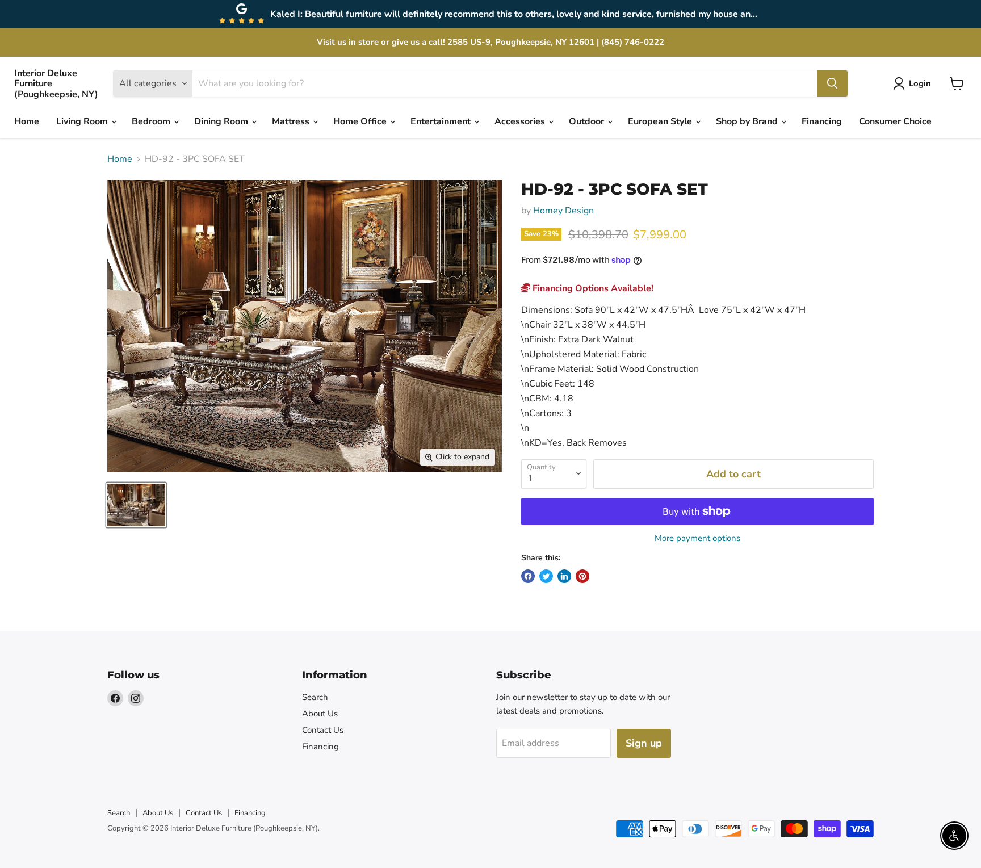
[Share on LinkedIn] (564, 576)
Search (315, 697)
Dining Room (222, 121)
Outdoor (587, 121)
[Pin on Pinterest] (582, 576)
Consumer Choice (895, 121)
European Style (661, 121)
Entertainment (441, 121)
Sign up (644, 743)
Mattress (292, 121)
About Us (320, 713)
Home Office (361, 121)
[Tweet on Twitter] (546, 576)
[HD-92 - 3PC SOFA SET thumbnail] (136, 505)
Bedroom (152, 121)
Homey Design (563, 210)
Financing (822, 121)
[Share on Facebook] (528, 576)
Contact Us (322, 730)
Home (26, 121)
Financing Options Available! (591, 288)
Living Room (83, 121)
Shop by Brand (748, 121)
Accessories (520, 121)
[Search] (832, 83)
